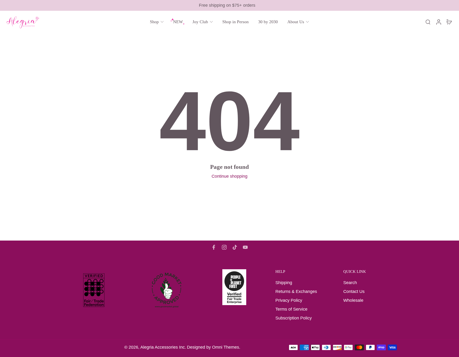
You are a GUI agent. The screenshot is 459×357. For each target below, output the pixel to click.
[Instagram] (224, 247)
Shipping (283, 282)
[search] (428, 22)
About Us (295, 21)
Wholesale (353, 300)
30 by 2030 (268, 21)
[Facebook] (213, 247)
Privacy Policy (288, 300)
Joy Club (200, 21)
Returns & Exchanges (296, 291)
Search (350, 282)
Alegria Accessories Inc (162, 347)
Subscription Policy (293, 318)
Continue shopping (229, 176)
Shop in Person (235, 21)
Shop (154, 21)
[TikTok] (235, 247)
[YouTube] (245, 247)
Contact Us (354, 291)
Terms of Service (291, 309)
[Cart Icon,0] (449, 22)
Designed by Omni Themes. (213, 347)
